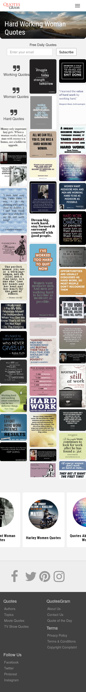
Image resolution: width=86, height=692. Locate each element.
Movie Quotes (14, 620)
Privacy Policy (57, 635)
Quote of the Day (59, 620)
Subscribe (66, 52)
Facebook (11, 662)
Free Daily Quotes (43, 44)
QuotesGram (11, 5)
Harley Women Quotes (43, 538)
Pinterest (10, 674)
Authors (9, 608)
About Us (54, 608)
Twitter (9, 668)
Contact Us (55, 614)
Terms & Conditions (61, 641)
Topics (9, 614)
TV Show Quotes (16, 626)
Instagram (11, 680)
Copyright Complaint (62, 647)
